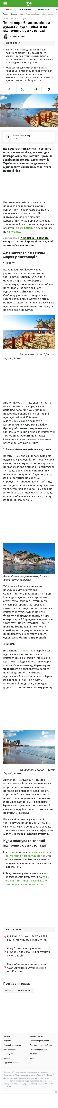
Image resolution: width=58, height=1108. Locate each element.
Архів (32, 1058)
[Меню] (5, 3)
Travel (6, 14)
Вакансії (7, 1058)
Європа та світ (17, 14)
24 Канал (7, 9)
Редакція (7, 1041)
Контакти (33, 1054)
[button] (9, 89)
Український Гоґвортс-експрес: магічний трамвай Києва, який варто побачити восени (28, 241)
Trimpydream (27, 650)
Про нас (7, 1036)
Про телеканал (10, 1049)
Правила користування (39, 1041)
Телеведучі (8, 1054)
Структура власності (12, 1062)
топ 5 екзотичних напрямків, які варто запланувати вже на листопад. (27, 880)
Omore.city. (14, 231)
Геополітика (25, 9)
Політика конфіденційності (41, 1045)
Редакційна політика (12, 1045)
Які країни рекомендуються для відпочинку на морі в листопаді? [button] (27, 937)
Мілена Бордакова (17, 36)
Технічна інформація (38, 1049)
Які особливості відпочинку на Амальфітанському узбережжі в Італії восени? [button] (26, 968)
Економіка (43, 9)
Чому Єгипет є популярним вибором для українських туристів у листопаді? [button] (29, 952)
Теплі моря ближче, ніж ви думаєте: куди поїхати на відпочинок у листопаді (40, 14)
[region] (29, 1101)
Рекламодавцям (36, 1036)
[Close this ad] (56, 1092)
